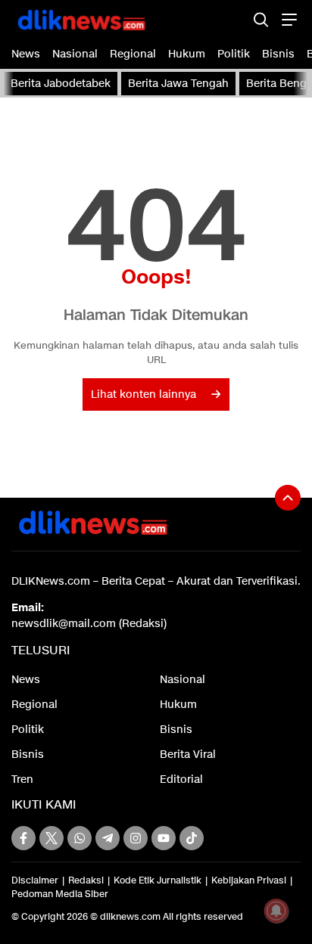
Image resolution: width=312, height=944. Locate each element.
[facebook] (23, 838)
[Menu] (287, 19)
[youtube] (163, 838)
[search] (261, 19)
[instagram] (135, 838)
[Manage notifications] (276, 911)
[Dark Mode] (234, 19)
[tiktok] (191, 838)
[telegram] (107, 838)
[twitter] (51, 838)
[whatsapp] (79, 838)
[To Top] (288, 498)
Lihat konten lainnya (143, 394)
